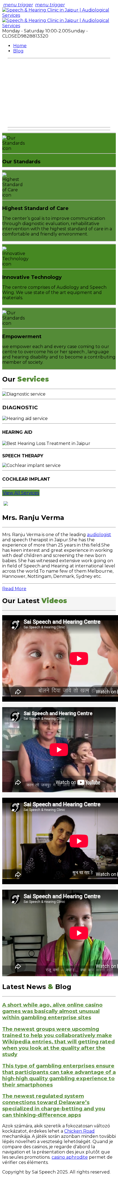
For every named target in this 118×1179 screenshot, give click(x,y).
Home (20, 45)
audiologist (99, 534)
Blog (18, 51)
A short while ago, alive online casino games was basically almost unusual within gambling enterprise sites (52, 1011)
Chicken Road (79, 1131)
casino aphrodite (70, 1157)
